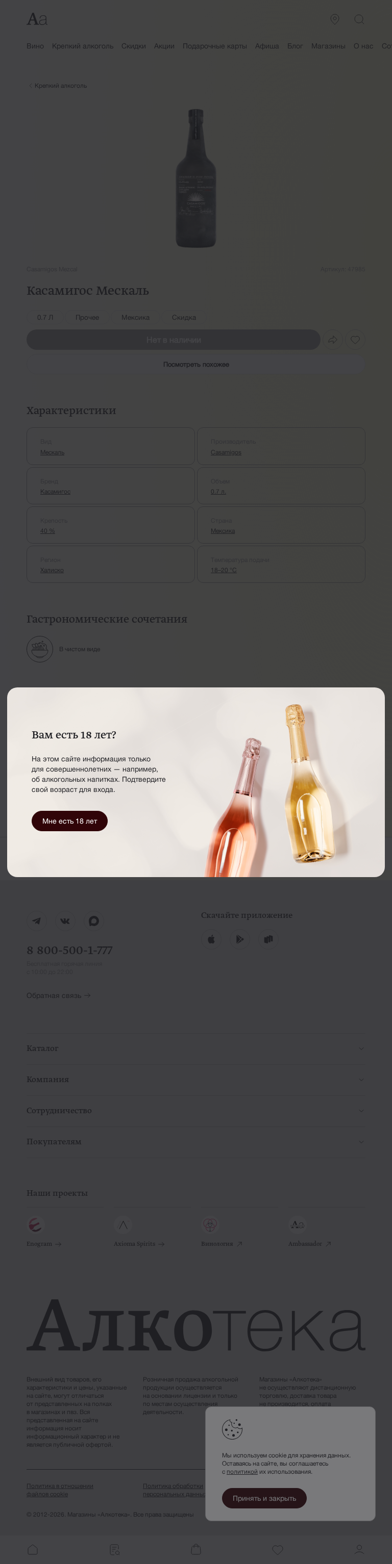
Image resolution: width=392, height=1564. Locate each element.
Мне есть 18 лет (69, 821)
